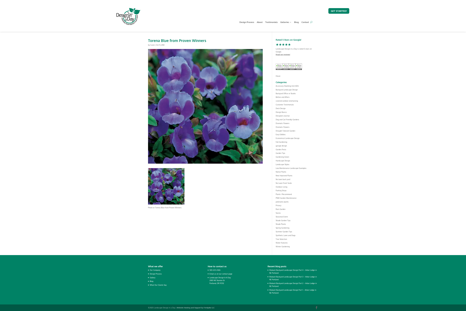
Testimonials (271, 22)
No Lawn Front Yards (284, 183)
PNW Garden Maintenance (286, 198)
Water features (282, 243)
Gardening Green (282, 157)
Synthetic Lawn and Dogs (285, 235)
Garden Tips (280, 153)
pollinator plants (282, 202)
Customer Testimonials (285, 105)
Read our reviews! (283, 54)
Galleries (284, 22)
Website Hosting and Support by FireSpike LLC (196, 308)
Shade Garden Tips (283, 220)
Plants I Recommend (284, 194)
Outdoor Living (281, 187)
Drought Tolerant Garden (285, 131)
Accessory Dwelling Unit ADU (287, 86)
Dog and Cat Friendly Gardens (287, 120)
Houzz (278, 76)
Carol (152, 45)
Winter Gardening (283, 247)
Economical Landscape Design (288, 138)
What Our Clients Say (158, 285)
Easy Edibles (281, 134)
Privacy (278, 205)
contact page (227, 274)
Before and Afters (283, 97)
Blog (296, 22)
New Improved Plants (284, 176)
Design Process (246, 22)
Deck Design (281, 108)
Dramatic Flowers (282, 123)
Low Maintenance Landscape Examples (291, 168)
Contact (305, 22)
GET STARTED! (339, 10)
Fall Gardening (281, 142)
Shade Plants (281, 224)
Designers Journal (283, 116)
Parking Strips (281, 190)
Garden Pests (281, 149)
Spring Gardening (282, 228)
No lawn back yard (283, 179)
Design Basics (281, 112)
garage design (281, 146)
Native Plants (281, 172)
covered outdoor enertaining (287, 101)
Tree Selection (281, 239)
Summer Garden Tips (284, 232)
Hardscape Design (283, 161)
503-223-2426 (214, 270)
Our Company (155, 270)
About (260, 22)
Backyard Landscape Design (287, 90)
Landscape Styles (282, 164)
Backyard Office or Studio (286, 93)
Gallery (152, 278)
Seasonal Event (282, 217)
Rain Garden (280, 209)
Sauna (278, 213)
